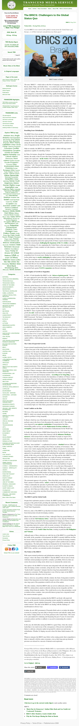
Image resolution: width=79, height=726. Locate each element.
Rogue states (9, 239)
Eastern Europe (15, 160)
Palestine (14, 225)
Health (17, 181)
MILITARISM (6, 311)
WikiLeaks (6, 269)
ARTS (4, 427)
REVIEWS (5, 411)
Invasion (13, 197)
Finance (10, 172)
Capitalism (7, 145)
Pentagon (9, 231)
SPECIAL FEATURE (8, 421)
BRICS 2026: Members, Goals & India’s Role (41, 714)
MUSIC (4, 452)
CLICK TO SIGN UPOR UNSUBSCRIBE (12, 45)
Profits (18, 233)
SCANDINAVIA (6, 375)
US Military (14, 257)
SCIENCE (5, 419)
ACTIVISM (5, 323)
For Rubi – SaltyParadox (9, 505)
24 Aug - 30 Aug (11, 35)
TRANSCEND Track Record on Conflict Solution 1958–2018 (11, 106)
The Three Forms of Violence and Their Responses (11, 516)
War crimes (11, 262)
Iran (18, 197)
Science (7, 241)
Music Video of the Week (9, 497)
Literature (8, 209)
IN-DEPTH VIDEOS (8, 486)
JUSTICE (5, 331)
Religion (11, 237)
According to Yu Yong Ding (61, 374)
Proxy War (6, 235)
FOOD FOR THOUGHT (8, 474)
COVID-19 (9, 152)
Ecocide (7, 162)
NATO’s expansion (45, 268)
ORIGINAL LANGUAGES (9, 484)
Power (12, 233)
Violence (6, 260)
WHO (16, 268)
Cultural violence (11, 156)
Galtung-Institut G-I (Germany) (10, 127)
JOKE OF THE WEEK (8, 482)
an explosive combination (43, 424)
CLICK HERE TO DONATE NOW (12, 16)
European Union (9, 170)
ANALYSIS (5, 313)
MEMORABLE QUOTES (9, 325)
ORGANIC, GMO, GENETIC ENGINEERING (10, 409)
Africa (12, 135)
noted (47, 482)
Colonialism (8, 148)
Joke (15, 204)
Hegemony (8, 183)
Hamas (12, 181)
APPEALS (5, 364)
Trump (12, 251)
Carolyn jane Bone (7, 509)
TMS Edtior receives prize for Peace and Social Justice (10, 103)
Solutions (12, 245)
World (11, 270)
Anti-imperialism (15, 138)
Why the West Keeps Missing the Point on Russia (42, 716)
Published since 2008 (51, 723)
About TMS (55, 8)
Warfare (13, 264)
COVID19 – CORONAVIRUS (10, 466)
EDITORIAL (6, 277)
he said (31, 313)
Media (12, 211)
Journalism (6, 206)
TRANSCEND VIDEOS (8, 283)
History (16, 183)
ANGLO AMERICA (7, 327)
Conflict (16, 148)
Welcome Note (6, 94)
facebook (65, 667)
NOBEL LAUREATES (8, 293)
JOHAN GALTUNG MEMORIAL (11, 279)
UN (12, 253)
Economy (9, 164)
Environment (9, 166)
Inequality (17, 189)
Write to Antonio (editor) (66, 8)
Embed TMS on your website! (11, 553)
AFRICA (5, 321)
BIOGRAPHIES (6, 289)
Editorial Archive (7, 88)
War (5, 262)
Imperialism (9, 187)
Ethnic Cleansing (12, 167)
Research (17, 237)
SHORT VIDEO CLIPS (8, 488)
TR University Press (8, 125)
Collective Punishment (14, 146)
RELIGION (5, 423)
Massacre (6, 211)
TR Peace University (8, 119)
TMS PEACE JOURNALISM (10, 291)
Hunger (17, 185)
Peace (15, 229)
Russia (15, 239)
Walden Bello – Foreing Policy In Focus (35, 26)
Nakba (13, 217)
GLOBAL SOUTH (7, 357)
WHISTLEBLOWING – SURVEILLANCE (8, 401)
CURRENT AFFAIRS (8, 456)
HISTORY (5, 397)
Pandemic (9, 229)
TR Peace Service (7, 121)
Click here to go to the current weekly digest (38, 703)
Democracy (9, 158)
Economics (14, 162)
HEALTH (5, 399)
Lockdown (15, 209)
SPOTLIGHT (6, 362)
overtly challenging (44, 257)
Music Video (6, 217)
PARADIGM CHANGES (9, 406)
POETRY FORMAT (7, 478)
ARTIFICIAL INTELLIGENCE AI (11, 387)
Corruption (16, 150)
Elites (15, 164)
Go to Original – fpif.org (32, 663)
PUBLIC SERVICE (7, 446)
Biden (10, 141)
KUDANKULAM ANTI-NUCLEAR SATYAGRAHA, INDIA (11, 444)
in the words (44, 158)
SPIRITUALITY (6, 476)
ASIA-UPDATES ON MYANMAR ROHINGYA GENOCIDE (11, 341)
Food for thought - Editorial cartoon (11, 172)
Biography (6, 142)
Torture (7, 251)
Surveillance (15, 249)
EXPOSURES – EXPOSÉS (9, 395)
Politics (6, 233)
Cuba (18, 154)
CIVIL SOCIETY (7, 454)
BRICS (12, 142)
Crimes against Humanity (11, 153)
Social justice (15, 243)
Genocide (14, 175)
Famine (17, 170)
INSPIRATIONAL (7, 472)
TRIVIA (4, 448)
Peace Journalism (42, 8)
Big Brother (16, 141)
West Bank (11, 266)
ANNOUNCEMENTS (8, 287)
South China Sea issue (45, 529)
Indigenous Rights (8, 189)
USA (13, 255)
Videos (49, 8)
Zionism (18, 270)
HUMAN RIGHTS (7, 315)
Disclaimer (5, 538)
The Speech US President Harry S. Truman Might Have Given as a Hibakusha (11, 525)
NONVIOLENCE (7, 301)
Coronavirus (7, 150)
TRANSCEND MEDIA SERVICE (48, 2)
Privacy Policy (6, 540)
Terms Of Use (6, 536)
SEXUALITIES (6, 458)
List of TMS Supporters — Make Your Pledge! (11, 27)
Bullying (17, 142)
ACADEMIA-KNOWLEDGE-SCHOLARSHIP (10, 384)
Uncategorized (6, 490)
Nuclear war (16, 218)
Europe (15, 168)
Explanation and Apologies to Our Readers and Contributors (12, 520)
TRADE (4, 435)
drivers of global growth (60, 275)
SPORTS (5, 470)
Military (11, 213)
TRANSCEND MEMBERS (9, 303)
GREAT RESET (7, 431)
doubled (61, 444)
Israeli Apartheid (14, 199)
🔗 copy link (29, 671)
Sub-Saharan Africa (41, 518)
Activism (7, 136)
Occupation (7, 222)
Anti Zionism (7, 139)
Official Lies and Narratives (12, 222)
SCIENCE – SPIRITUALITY (10, 468)
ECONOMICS (6, 433)
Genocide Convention (11, 177)
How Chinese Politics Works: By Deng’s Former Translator (11, 80)
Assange (5, 141)
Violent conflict (15, 260)
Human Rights (9, 185)
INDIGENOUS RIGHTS (8, 404)
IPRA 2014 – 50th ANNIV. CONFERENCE (9, 494)
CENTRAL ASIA (7, 351)
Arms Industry (15, 139)
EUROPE (5, 353)
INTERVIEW (6, 429)
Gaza (6, 175)
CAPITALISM (6, 389)
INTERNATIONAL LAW (8, 373)
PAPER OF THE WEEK (8, 285)
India (16, 187)
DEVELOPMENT (7, 437)
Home (29, 8)
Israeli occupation (12, 203)
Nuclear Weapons (11, 220)
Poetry (15, 231)
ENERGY (5, 338)
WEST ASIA (6, 381)
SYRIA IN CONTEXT (8, 377)
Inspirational (7, 190)
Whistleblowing (9, 268)
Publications (6, 92)
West (19, 264)
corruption (27, 428)
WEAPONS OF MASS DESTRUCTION (8, 306)
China (13, 145)
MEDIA (4, 355)
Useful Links (6, 534)
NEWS (4, 329)
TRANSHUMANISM (8, 425)
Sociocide (6, 245)
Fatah (6, 172)
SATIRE (5, 413)
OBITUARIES (6, 480)
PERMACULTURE (7, 441)
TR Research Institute (8, 123)
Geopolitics (9, 179)
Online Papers (6, 90)
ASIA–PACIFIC (6, 336)
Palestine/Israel (11, 227)
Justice (13, 206)
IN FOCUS (5, 319)
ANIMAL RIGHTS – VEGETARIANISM (7, 463)
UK (17, 251)
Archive (34, 8)
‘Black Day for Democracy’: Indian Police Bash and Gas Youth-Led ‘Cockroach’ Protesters (48, 710)
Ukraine (7, 253)
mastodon (53, 667)
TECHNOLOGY (7, 317)
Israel (6, 199)
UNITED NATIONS (7, 379)
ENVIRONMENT (7, 391)
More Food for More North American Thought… (11, 511)
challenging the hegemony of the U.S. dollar (54, 243)
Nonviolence (8, 218)
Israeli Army (9, 201)
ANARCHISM (6, 439)
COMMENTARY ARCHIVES (10, 492)
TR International (7, 115)
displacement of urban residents (57, 426)
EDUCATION (6, 349)
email (40, 667)
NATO (18, 217)
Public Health (15, 235)
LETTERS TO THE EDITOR (10, 460)
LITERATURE (6, 450)
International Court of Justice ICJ (12, 191)
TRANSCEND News (8, 281)
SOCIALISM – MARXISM (9, 393)
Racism (5, 237)
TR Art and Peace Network (9, 117)
